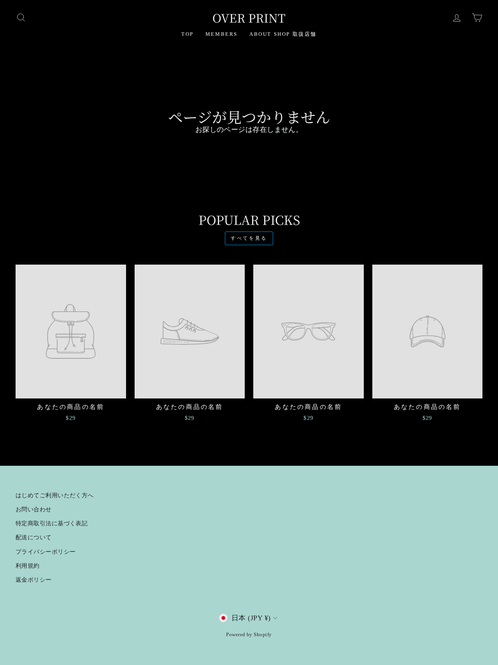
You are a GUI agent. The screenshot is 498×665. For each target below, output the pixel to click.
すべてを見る (249, 238)
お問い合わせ (34, 509)
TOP (187, 34)
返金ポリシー (34, 579)
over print (249, 17)
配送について (34, 537)
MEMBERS (221, 34)
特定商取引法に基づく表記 (52, 523)
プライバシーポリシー (46, 551)
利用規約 (28, 565)
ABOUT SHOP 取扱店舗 (283, 34)
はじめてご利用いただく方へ (55, 495)
